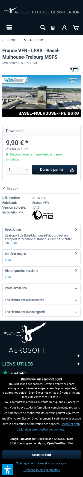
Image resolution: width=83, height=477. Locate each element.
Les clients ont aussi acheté (24, 300)
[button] (7, 469)
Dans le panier (51, 169)
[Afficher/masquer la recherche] (42, 27)
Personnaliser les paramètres (42, 470)
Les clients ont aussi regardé (25, 312)
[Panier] (75, 27)
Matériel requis (15, 254)
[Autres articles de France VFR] (75, 69)
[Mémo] (53, 27)
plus (15, 243)
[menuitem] (8, 27)
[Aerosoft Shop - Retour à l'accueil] (41, 13)
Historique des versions (21, 271)
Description (13, 229)
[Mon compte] (64, 27)
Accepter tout (41, 455)
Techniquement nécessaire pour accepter (41, 463)
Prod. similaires (16, 288)
